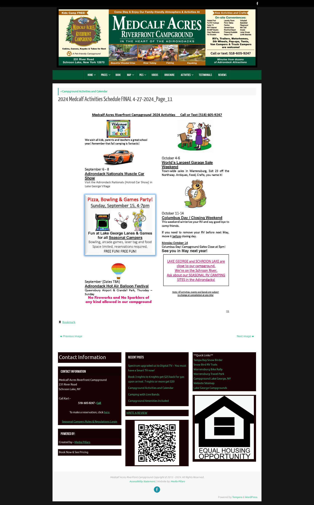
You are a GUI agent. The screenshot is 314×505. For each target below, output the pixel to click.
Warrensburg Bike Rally (208, 369)
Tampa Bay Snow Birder (208, 360)
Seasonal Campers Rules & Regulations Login (89, 421)
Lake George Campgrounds (210, 388)
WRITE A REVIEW (136, 413)
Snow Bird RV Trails (205, 364)
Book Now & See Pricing (73, 452)
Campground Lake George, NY (212, 378)
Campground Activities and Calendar (84, 91)
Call (98, 403)
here (107, 412)
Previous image (72, 336)
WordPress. (251, 497)
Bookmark (68, 322)
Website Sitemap (204, 383)
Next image (244, 336)
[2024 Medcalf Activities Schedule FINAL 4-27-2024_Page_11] (157, 211)
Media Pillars (82, 442)
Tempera (237, 497)
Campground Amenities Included (148, 401)
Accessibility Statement (142, 481)
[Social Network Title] (257, 3)
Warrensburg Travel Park (209, 374)
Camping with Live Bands (143, 394)
